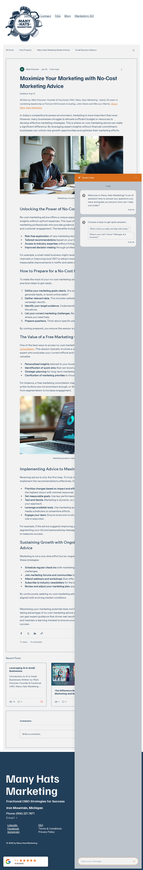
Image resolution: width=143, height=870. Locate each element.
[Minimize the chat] (136, 177)
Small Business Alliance (85, 50)
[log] (108, 519)
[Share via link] (41, 633)
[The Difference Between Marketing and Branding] (71, 674)
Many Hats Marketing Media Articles (53, 50)
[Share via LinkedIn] (35, 633)
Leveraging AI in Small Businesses (22, 669)
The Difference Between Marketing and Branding (69, 692)
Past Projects (25, 50)
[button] (133, 50)
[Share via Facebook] (21, 633)
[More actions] (121, 69)
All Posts (10, 50)
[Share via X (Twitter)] (28, 633)
